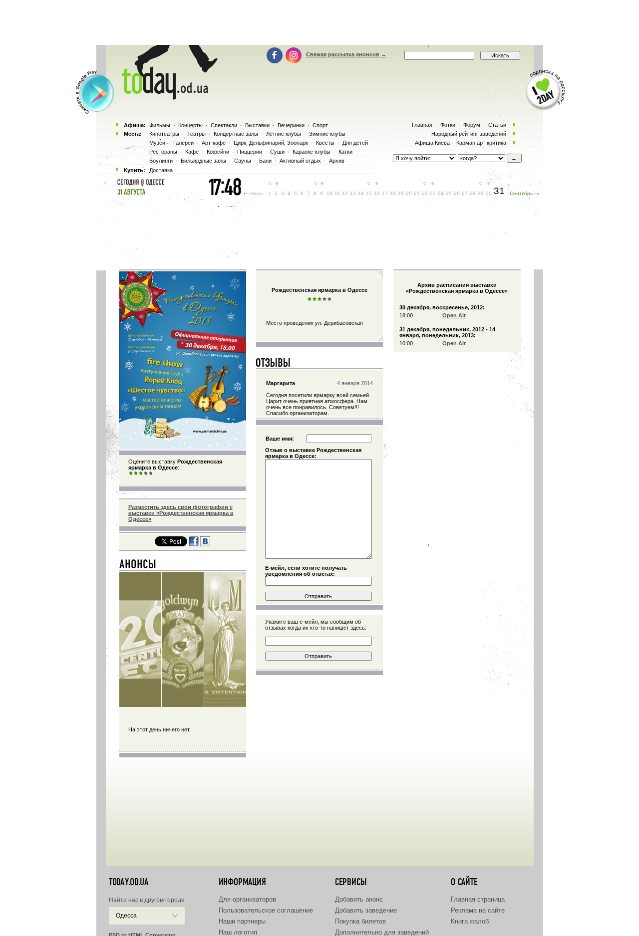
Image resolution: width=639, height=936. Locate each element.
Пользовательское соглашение (266, 910)
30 (489, 193)
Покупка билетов (360, 921)
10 (329, 193)
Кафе (192, 152)
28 (473, 193)
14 (361, 193)
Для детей (355, 143)
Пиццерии (249, 152)
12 (345, 193)
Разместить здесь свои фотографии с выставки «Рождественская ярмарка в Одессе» (181, 513)
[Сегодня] (138, 566)
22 (425, 193)
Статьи (497, 125)
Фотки (447, 125)
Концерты (190, 125)
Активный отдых (300, 161)
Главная (422, 125)
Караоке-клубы (311, 152)
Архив (336, 161)
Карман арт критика (481, 143)
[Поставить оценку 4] (146, 473)
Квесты (325, 143)
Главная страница (478, 899)
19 (401, 193)
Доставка (161, 170)
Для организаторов (247, 899)
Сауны (242, 161)
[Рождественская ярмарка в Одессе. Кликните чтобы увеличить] (182, 448)
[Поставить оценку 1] (131, 473)
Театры (196, 134)
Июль (256, 193)
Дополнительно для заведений (382, 932)
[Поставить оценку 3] (141, 473)
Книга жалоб (470, 921)
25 (449, 193)
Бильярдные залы (203, 161)
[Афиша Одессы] (165, 97)
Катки (345, 152)
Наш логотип (238, 932)
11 (337, 193)
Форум (471, 125)
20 (409, 193)
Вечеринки (291, 125)
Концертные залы (236, 134)
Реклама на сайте (478, 910)
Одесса (126, 915)
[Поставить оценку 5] (151, 473)
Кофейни (218, 152)
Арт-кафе (214, 143)
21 (417, 193)
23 (433, 193)
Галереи (183, 143)
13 (353, 193)
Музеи (157, 143)
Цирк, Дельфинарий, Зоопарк (271, 143)
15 (369, 193)
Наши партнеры (242, 921)
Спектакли (224, 125)
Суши (277, 152)
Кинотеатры (164, 134)
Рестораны (163, 152)
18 (393, 193)
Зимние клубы (327, 134)
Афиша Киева (432, 143)
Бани (265, 161)
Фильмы (159, 125)
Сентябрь (521, 193)
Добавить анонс (359, 899)
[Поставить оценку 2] (136, 473)
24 (441, 193)
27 (465, 193)
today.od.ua (128, 882)
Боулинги (161, 161)
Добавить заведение (366, 910)
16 (377, 193)
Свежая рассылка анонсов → (346, 54)
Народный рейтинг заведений (468, 134)
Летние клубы (283, 134)
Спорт (320, 125)
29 (481, 193)
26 (457, 193)
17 (385, 193)
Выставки (257, 125)
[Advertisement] (319, 22)
